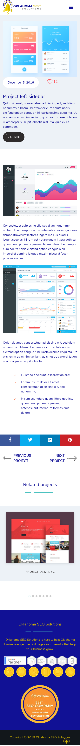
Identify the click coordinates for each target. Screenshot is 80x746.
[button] (29, 596)
